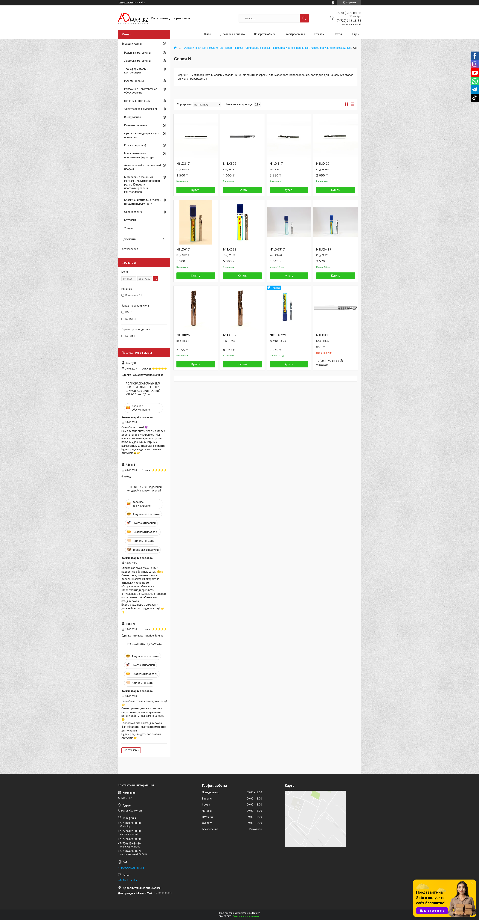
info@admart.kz (127, 880)
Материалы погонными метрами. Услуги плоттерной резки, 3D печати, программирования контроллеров (142, 184)
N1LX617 (183, 249)
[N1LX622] (242, 222)
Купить (195, 189)
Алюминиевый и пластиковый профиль (142, 167)
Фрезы (238, 47)
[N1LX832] (242, 308)
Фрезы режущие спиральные (290, 47)
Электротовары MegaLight (140, 108)
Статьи (338, 34)
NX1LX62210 (279, 335)
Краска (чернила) (135, 145)
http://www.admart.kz (131, 867)
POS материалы (134, 80)
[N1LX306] (335, 308)
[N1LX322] (242, 136)
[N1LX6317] (289, 222)
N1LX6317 (277, 249)
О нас (207, 34)
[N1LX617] (196, 222)
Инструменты (132, 117)
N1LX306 (322, 335)
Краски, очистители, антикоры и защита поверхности (142, 201)
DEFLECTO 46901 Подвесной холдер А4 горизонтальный (144, 488)
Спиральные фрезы (257, 47)
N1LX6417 (323, 249)
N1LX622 (229, 249)
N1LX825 (183, 335)
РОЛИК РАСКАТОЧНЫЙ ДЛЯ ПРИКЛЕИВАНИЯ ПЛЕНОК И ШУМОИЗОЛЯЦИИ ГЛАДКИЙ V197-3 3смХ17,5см (143, 389)
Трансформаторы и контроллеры (136, 70)
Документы (129, 239)
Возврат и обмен (264, 34)
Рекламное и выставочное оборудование (140, 91)
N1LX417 (276, 163)
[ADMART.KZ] (133, 18)
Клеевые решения (135, 125)
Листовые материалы (137, 60)
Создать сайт (126, 2)
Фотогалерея (130, 249)
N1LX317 (183, 163)
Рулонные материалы (137, 52)
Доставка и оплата (232, 34)
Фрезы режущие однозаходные (331, 47)
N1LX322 (229, 163)
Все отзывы (130, 750)
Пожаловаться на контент (246, 916)
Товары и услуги (132, 43)
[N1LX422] (335, 136)
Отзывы (319, 34)
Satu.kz (256, 913)
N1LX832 (229, 335)
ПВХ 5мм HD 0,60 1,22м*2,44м (144, 644)
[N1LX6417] (335, 222)
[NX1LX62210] (289, 308)
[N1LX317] (196, 136)
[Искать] (304, 18)
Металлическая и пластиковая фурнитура (139, 155)
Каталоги (130, 219)
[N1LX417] (289, 136)
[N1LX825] (196, 308)
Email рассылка (295, 34)
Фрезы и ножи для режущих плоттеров (208, 47)
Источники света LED (137, 100)
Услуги (128, 228)
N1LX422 (322, 163)
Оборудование (133, 211)
